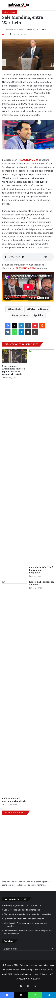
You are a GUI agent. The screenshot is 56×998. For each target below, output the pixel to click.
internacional (20, 315)
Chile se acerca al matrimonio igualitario (14, 800)
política (39, 315)
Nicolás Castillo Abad (14, 30)
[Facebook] (7, 325)
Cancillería (15, 309)
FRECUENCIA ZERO (28, 159)
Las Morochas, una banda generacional (22, 910)
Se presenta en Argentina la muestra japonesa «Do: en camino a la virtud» (13, 370)
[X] (14, 325)
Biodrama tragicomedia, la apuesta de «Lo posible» (27, 914)
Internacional (9, 12)
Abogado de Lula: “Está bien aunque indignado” (41, 570)
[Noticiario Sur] (18, 5)
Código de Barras (38, 309)
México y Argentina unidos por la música (22, 905)
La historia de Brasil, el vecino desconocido (24, 919)
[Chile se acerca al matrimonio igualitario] (14, 688)
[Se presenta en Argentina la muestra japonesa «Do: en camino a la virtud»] (14, 356)
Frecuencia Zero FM (15, 899)
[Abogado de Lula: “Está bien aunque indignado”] (41, 457)
